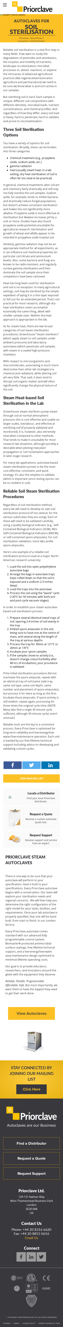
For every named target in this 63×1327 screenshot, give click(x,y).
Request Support (31, 1173)
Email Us (31, 1237)
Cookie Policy (28, 1323)
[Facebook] (21, 1257)
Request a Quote (31, 1158)
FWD (58, 1323)
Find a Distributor (31, 1143)
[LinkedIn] (31, 1257)
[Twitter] (41, 1257)
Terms (16, 1323)
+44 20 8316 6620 (37, 1229)
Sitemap (6, 1323)
